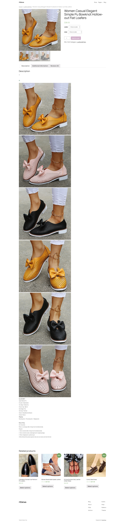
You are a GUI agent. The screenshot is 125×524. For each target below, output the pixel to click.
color (66, 27)
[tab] (25, 66)
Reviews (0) (55, 66)
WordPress (104, 520)
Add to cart (76, 38)
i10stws (21, 2)
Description (25, 66)
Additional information (40, 66)
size (65, 32)
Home (20, 7)
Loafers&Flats (27, 7)
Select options (25, 488)
